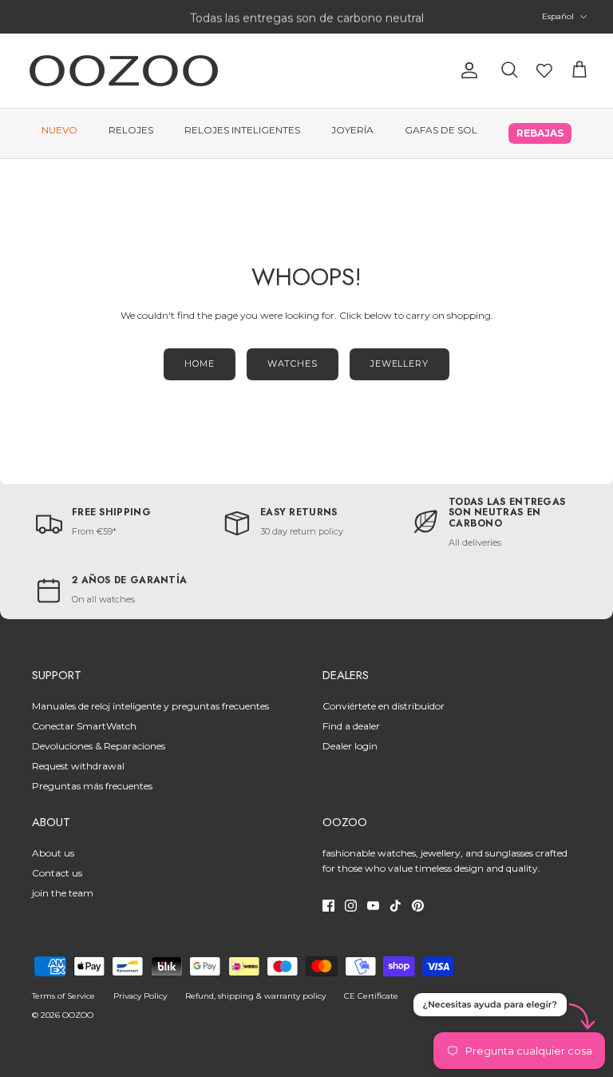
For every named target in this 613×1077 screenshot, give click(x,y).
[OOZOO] (123, 71)
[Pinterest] (418, 906)
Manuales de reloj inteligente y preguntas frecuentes (150, 706)
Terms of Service (63, 996)
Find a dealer (351, 726)
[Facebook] (328, 906)
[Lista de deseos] (544, 70)
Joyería (352, 130)
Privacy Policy (140, 996)
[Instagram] (351, 906)
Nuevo (59, 130)
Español (558, 16)
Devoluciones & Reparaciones (98, 746)
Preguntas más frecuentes (92, 786)
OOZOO (77, 1015)
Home (199, 363)
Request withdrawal (78, 766)
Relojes (131, 130)
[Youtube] (373, 906)
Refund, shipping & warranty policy (255, 996)
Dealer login (350, 746)
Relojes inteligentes (242, 130)
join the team (62, 893)
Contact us (57, 873)
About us (53, 853)
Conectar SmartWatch (84, 726)
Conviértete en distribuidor (383, 706)
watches (292, 363)
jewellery (399, 363)
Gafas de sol (441, 130)
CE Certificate (371, 996)
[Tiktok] (395, 906)
